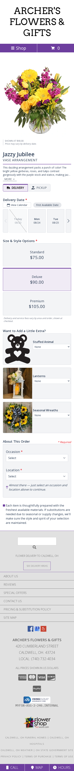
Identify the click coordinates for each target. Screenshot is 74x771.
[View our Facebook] (30, 630)
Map (38, 767)
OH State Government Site (54, 750)
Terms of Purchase (38, 756)
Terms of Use (64, 756)
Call (13, 767)
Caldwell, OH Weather (17, 750)
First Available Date (47, 205)
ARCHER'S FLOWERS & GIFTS (37, 21)
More (8, 179)
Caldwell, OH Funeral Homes (26, 737)
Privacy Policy (11, 756)
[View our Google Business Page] (37, 630)
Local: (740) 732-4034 (37, 658)
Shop (21, 48)
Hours (63, 767)
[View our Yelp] (43, 630)
